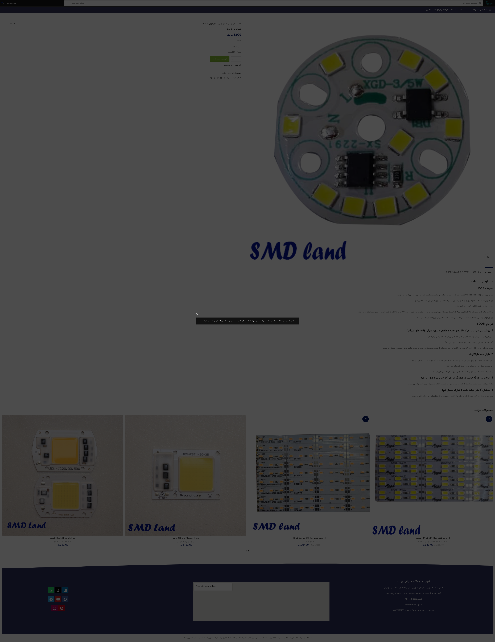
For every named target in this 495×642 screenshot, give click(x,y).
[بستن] (197, 314)
